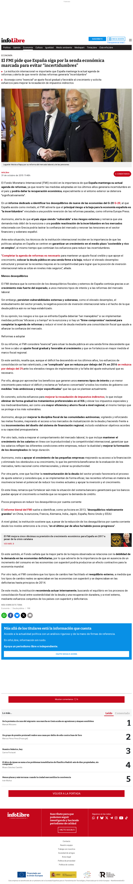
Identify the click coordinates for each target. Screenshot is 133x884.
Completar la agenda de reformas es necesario (31, 255)
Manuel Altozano (9, 724)
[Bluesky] (101, 818)
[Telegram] (111, 818)
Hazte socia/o (67, 830)
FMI (28, 608)
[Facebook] (97, 818)
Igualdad (49, 47)
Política (7, 47)
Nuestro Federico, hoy (12, 749)
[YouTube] (121, 818)
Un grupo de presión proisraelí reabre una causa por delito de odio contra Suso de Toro (42, 735)
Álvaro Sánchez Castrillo (12, 767)
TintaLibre (92, 47)
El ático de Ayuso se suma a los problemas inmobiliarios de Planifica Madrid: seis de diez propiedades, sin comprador (50, 763)
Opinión (17, 47)
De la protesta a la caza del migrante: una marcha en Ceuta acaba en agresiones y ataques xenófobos (48, 721)
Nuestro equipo (66, 845)
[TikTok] (126, 818)
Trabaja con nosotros (66, 849)
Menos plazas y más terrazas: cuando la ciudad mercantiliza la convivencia (36, 777)
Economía (28, 47)
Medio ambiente (64, 47)
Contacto (66, 841)
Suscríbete (97, 39)
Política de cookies (66, 865)
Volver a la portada (66, 793)
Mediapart (79, 47)
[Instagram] (116, 818)
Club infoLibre (106, 47)
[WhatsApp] (93, 818)
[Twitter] (106, 818)
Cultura (38, 47)
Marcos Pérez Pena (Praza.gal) (15, 738)
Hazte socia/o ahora (66, 654)
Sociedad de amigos (66, 853)
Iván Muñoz (7, 781)
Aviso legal (66, 857)
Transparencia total (115, 43)
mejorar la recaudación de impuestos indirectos (75, 396)
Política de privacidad (66, 861)
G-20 (117, 203)
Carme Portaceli (9, 753)
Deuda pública (18, 608)
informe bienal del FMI (18, 509)
